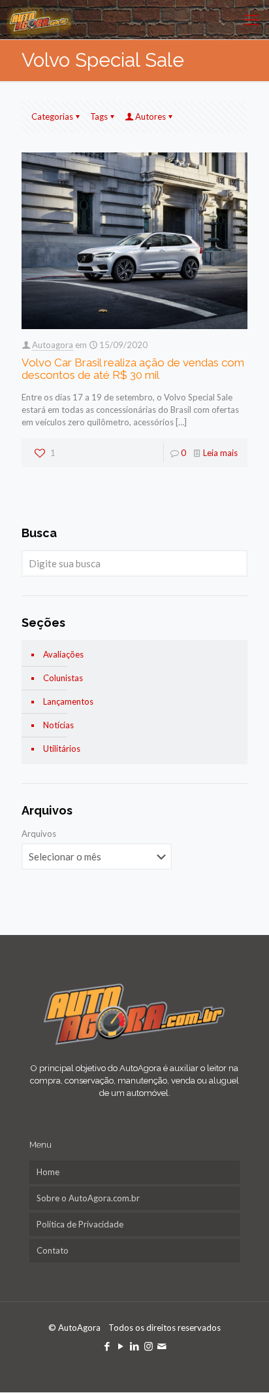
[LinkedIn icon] (135, 1346)
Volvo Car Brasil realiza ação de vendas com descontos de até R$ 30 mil (133, 368)
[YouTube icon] (121, 1346)
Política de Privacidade (80, 1224)
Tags (99, 116)
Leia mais (220, 453)
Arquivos (39, 833)
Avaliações (63, 654)
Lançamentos (68, 701)
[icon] (162, 1346)
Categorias (52, 116)
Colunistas (63, 678)
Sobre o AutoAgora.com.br (88, 1198)
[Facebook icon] (107, 1346)
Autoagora (52, 345)
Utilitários (61, 748)
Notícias (58, 725)
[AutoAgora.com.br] (39, 19)
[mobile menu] (251, 20)
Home (48, 1172)
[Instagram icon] (148, 1346)
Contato (53, 1250)
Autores (150, 116)
